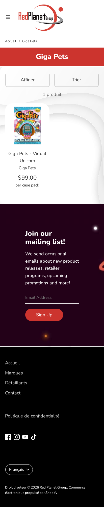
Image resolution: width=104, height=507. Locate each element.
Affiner (28, 80)
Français (16, 469)
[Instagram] (17, 437)
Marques (14, 373)
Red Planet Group (53, 487)
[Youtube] (25, 437)
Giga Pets (29, 41)
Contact (12, 393)
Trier (76, 80)
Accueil (10, 41)
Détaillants (16, 383)
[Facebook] (8, 437)
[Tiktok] (34, 437)
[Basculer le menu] (8, 17)
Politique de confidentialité (32, 416)
